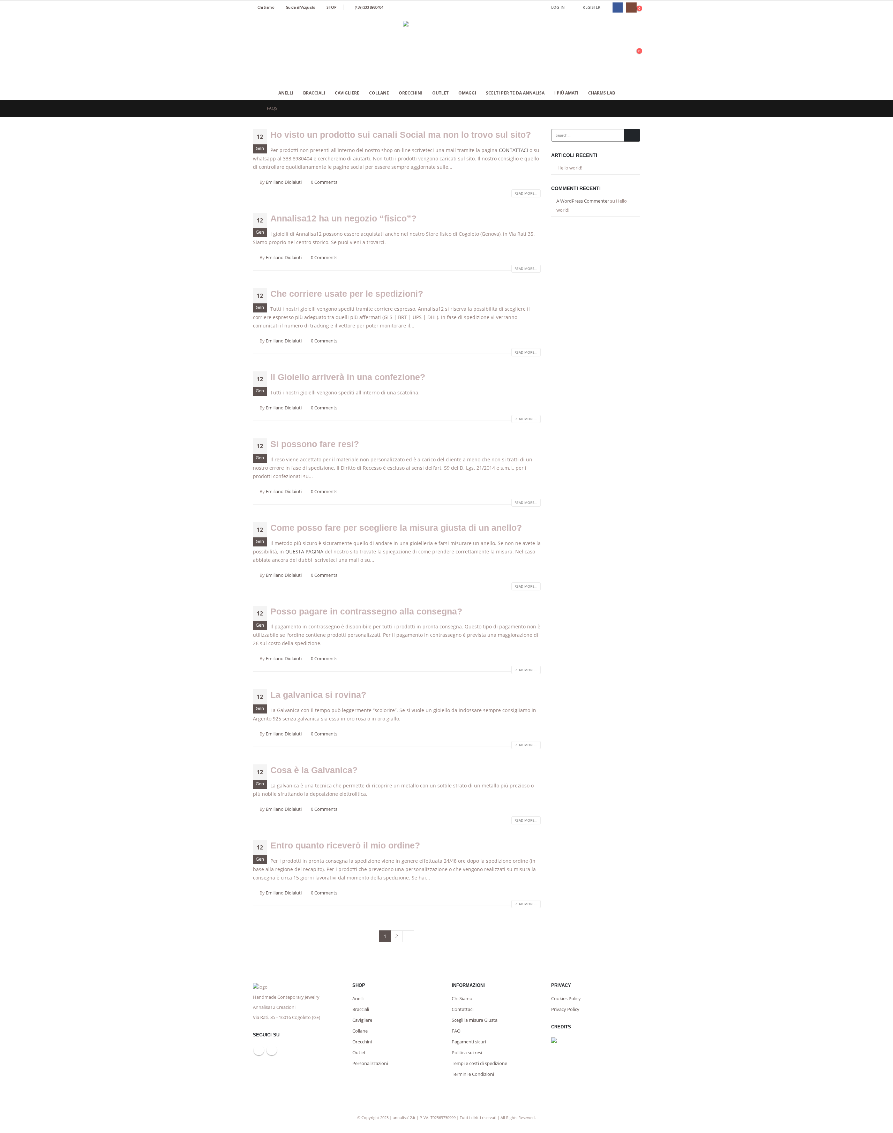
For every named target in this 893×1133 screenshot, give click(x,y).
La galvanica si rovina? (318, 695)
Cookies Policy (566, 999)
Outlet (440, 93)
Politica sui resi (467, 1053)
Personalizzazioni (370, 1063)
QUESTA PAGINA (304, 551)
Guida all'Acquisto (300, 7)
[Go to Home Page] (255, 108)
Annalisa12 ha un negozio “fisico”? (343, 218)
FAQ (456, 1031)
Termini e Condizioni (473, 1074)
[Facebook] (618, 7)
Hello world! (569, 168)
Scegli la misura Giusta (474, 1020)
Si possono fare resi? (314, 444)
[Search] (632, 135)
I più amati (566, 93)
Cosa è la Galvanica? (314, 770)
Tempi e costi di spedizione (479, 1063)
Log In (558, 7)
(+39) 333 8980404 (369, 7)
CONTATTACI (513, 150)
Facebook (259, 1050)
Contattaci (462, 1009)
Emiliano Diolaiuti (284, 182)
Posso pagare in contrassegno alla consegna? (366, 611)
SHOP (331, 7)
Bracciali (314, 93)
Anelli (285, 93)
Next (408, 936)
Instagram (272, 1050)
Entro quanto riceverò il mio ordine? (345, 845)
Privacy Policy (565, 1009)
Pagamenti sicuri (469, 1042)
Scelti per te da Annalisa (515, 93)
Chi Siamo (266, 7)
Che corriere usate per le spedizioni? (346, 294)
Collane (379, 93)
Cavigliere (347, 93)
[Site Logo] (446, 50)
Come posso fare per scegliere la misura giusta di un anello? (396, 527)
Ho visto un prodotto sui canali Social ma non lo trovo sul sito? (400, 134)
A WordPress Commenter (582, 201)
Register (591, 7)
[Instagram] (631, 7)
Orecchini (410, 93)
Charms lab (601, 93)
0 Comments (324, 182)
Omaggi (467, 93)
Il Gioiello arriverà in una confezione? (347, 377)
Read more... (526, 193)
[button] (607, 7)
